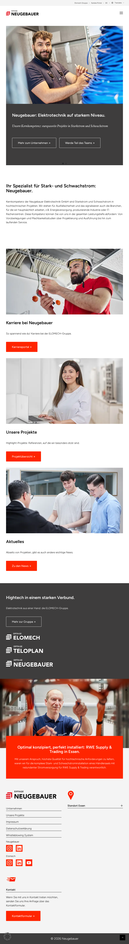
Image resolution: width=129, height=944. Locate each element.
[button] (121, 13)
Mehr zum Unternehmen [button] (33, 143)
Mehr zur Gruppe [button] (22, 621)
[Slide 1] (62, 163)
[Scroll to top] (122, 937)
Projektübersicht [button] (22, 456)
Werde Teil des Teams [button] (78, 143)
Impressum (12, 821)
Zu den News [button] (20, 566)
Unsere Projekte (15, 815)
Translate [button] (118, 3)
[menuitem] (82, 3)
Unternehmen (14, 808)
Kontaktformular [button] (22, 916)
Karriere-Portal (96, 3)
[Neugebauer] (22, 12)
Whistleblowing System (19, 835)
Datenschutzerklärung (19, 828)
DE (106, 3)
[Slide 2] (66, 163)
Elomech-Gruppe (81, 3)
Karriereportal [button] (20, 347)
